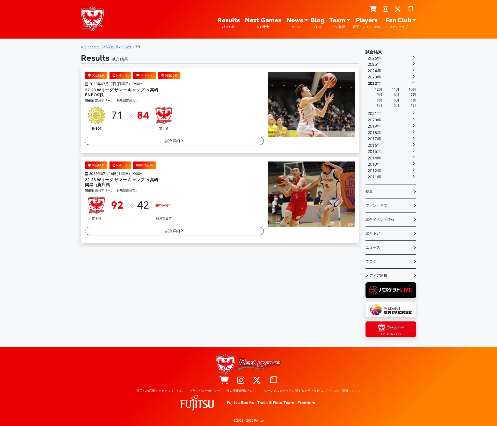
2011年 (374, 177)
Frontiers (306, 402)
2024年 (374, 71)
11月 (395, 89)
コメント (146, 75)
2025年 (374, 64)
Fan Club (398, 23)
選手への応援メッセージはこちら (159, 391)
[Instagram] (385, 9)
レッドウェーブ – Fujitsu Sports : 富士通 (92, 18)
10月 (412, 89)
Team (337, 23)
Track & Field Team (275, 402)
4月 (413, 100)
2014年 (374, 158)
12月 (378, 89)
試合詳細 (173, 141)
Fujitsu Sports (240, 402)
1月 (413, 106)
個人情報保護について (242, 391)
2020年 (374, 120)
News (294, 23)
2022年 (374, 83)
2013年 (374, 164)
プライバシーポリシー (204, 391)
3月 (379, 106)
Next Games (263, 23)
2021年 (374, 113)
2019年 (374, 126)
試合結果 (97, 75)
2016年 (374, 145)
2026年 (374, 58)
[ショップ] (373, 9)
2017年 (374, 139)
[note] (410, 9)
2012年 (374, 170)
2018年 (374, 132)
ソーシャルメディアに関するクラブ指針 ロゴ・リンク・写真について (312, 391)
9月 (379, 95)
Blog (317, 23)
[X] (397, 9)
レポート (121, 75)
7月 (413, 95)
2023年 (374, 77)
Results (228, 23)
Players (367, 23)
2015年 (374, 151)
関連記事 (170, 75)
